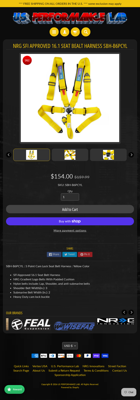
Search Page (21, 370)
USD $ (68, 345)
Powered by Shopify (70, 387)
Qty (70, 191)
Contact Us (119, 370)
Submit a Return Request (64, 370)
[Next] (131, 155)
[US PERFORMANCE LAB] (70, 17)
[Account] (64, 31)
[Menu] (54, 31)
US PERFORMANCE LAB (69, 384)
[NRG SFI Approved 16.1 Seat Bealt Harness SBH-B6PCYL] (31, 155)
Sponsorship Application (70, 375)
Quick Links (21, 366)
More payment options (70, 230)
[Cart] (75, 31)
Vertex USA (39, 366)
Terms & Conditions (96, 370)
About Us (39, 370)
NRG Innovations (93, 366)
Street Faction (117, 366)
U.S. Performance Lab (65, 366)
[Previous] (8, 155)
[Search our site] (85, 31)
